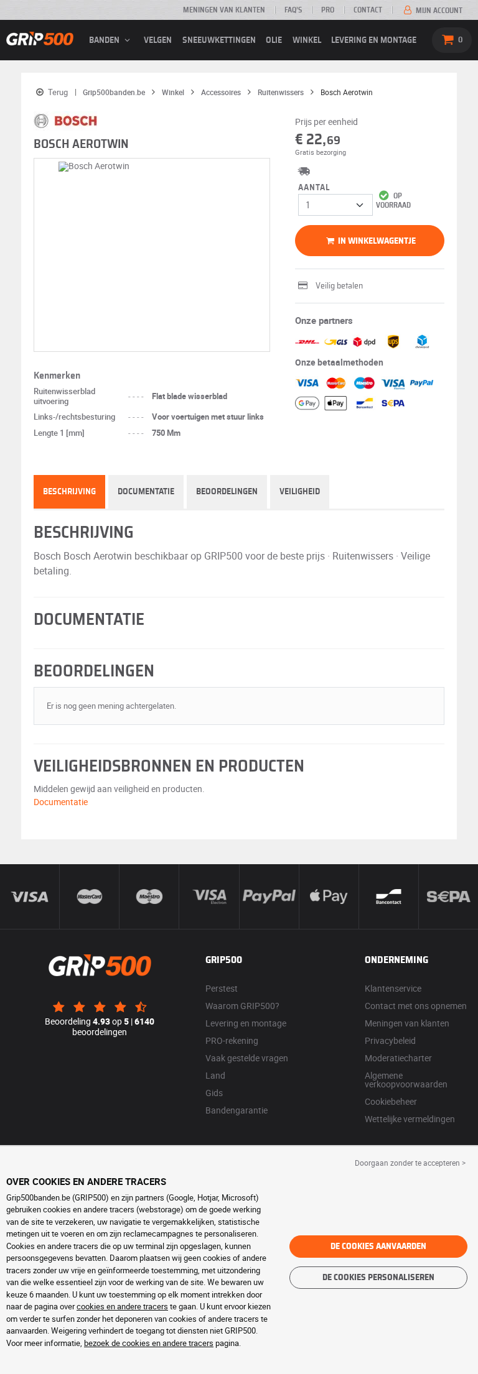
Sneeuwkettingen (219, 40)
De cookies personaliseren (378, 1277)
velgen (158, 40)
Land (215, 1075)
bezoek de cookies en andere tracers (148, 1343)
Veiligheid (299, 491)
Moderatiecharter (398, 1058)
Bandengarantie (236, 1110)
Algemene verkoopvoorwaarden (406, 1079)
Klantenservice (393, 988)
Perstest (221, 988)
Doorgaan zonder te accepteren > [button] (410, 1163)
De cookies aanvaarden (378, 1246)
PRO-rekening (231, 1040)
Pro (327, 10)
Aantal (314, 187)
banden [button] (105, 40)
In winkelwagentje (376, 241)
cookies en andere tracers (122, 1306)
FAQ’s (293, 10)
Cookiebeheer (391, 1101)
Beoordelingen (227, 491)
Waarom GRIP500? (242, 1006)
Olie (274, 40)
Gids (214, 1093)
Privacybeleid (390, 1040)
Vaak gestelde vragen (246, 1058)
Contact (368, 10)
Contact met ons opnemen (416, 1006)
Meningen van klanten (224, 10)
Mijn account (438, 10)
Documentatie (146, 491)
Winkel (307, 40)
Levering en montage (373, 40)
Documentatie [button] (61, 802)
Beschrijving (69, 491)
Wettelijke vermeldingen (410, 1119)
